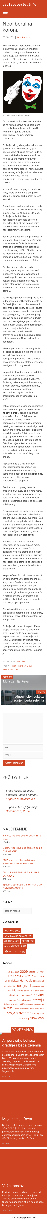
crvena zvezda (38, 991)
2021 (14, 666)
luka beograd (39, 1004)
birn (9, 991)
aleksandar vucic (21, 980)
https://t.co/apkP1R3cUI (20, 799)
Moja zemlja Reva (17, 1119)
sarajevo (35, 1008)
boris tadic (28, 991)
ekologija (12, 1001)
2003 (7, 972)
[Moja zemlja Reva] (23, 1112)
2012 (42, 972)
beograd (23, 985)
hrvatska (27, 1001)
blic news (17, 990)
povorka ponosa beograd (22, 1008)
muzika (7, 1008)
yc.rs (25, 1018)
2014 (18, 976)
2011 (37, 972)
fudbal (20, 1000)
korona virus (25, 666)
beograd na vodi (37, 986)
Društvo (22, 661)
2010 (31, 971)
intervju (38, 1000)
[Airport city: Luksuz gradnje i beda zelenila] (23, 1034)
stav (19, 1012)
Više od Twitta (12, 951)
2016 (30, 976)
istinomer (9, 1004)
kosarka (27, 1004)
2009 (24, 972)
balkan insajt (38, 981)
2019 (41, 976)
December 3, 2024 (18, 811)
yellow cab (36, 1018)
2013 (11, 976)
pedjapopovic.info (19, 4)
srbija (11, 1013)
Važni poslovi (13, 1185)
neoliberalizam (10, 669)
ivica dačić (19, 1004)
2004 (11, 972)
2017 (36, 976)
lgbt (31, 1004)
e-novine (37, 995)
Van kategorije (13, 946)
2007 (17, 972)
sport (41, 1008)
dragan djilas (25, 995)
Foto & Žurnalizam (15, 935)
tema (27, 1013)
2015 (24, 976)
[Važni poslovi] (23, 1179)
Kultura (9, 941)
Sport (25, 941)
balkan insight (9, 986)
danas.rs (14, 995)
